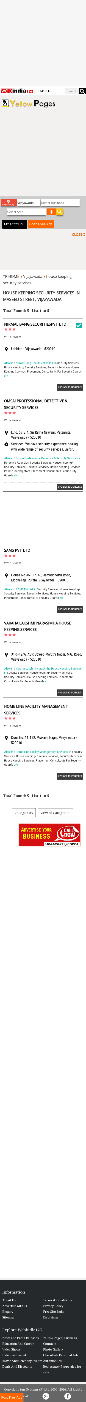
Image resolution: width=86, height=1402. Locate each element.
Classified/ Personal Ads (60, 1355)
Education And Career (18, 1343)
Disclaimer (50, 1317)
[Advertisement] (43, 43)
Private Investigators (17, 471)
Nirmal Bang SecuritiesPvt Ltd (35, 324)
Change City (24, 812)
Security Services (68, 363)
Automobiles (52, 1361)
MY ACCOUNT (14, 224)
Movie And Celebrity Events (22, 1361)
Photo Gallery (53, 1349)
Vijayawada (32, 276)
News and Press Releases (20, 1338)
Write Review (12, 337)
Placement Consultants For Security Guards (54, 371)
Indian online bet (14, 1355)
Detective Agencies (16, 462)
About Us (9, 1300)
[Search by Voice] (51, 211)
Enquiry (7, 1311)
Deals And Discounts (17, 1366)
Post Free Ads (41, 224)
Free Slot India (53, 1311)
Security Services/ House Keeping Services (53, 467)
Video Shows (11, 1349)
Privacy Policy (53, 1306)
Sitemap (8, 1317)
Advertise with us (14, 1306)
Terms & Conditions (57, 1300)
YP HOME (11, 276)
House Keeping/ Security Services (25, 367)
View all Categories (55, 812)
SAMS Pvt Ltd (17, 550)
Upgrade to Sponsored (70, 387)
